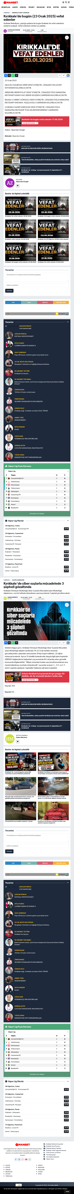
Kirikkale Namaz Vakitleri (53, 1148)
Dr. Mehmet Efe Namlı (23, 379)
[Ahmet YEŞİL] (9, 419)
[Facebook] (15, 1159)
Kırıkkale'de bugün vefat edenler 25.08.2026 (53, 216)
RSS (19, 1185)
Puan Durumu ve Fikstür (53, 1152)
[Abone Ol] (68, 75)
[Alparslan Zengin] (9, 183)
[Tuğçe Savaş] (9, 456)
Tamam (67, 1191)
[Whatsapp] (29, 1159)
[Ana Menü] (69, 2)
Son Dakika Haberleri (52, 1157)
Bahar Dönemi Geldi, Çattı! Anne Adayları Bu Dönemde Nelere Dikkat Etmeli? (39, 383)
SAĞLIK (63, 7)
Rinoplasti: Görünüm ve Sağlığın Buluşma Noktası (32, 364)
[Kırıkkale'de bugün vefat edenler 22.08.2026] (20, 252)
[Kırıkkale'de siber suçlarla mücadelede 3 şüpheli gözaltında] (37, 620)
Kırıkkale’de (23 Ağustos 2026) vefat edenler (53, 239)
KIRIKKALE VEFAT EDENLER (20, 12)
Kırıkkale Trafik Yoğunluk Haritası (56, 1150)
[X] (19, 1159)
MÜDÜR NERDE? (20, 420)
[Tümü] (68, 322)
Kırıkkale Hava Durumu (53, 1146)
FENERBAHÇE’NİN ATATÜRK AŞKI (26, 439)
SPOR (49, 7)
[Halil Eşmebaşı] (9, 354)
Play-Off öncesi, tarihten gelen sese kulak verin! (31, 355)
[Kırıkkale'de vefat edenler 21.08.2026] (53, 252)
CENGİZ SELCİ (19, 408)
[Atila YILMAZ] (9, 344)
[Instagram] (22, 1159)
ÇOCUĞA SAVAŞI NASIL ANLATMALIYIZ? (29, 448)
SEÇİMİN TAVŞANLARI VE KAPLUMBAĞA (29, 401)
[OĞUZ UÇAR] (9, 437)
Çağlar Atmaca (25, 326)
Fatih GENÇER (20, 427)
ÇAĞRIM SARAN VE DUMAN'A (25, 345)
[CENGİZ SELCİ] (9, 409)
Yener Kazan (19, 389)
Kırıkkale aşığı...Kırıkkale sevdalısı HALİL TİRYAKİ (31, 411)
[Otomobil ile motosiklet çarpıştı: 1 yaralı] (20, 811)
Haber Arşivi (50, 1159)
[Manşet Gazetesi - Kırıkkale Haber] (11, 2)
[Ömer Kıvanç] (9, 400)
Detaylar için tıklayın (37, 513)
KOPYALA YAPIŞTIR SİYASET (24, 336)
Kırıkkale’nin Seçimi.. (22, 373)
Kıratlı (17, 429)
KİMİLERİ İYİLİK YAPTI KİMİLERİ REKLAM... (28, 457)
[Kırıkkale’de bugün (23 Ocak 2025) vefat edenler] (37, 53)
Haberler (7, 12)
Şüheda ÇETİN (20, 445)
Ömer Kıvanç (19, 399)
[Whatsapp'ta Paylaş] (13, 75)
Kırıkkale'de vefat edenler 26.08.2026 (18, 216)
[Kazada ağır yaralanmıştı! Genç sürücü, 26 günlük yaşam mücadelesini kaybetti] (20, 786)
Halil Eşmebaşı (20, 352)
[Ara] (66, 2)
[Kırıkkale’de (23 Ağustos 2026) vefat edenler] (53, 229)
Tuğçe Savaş (19, 455)
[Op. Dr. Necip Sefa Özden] (9, 363)
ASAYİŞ (15, 7)
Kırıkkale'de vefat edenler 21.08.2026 (51, 262)
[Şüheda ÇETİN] (9, 447)
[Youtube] (26, 1159)
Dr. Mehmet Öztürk (22, 371)
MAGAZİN (41, 1169)
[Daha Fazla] (16, 75)
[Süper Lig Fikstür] (68, 521)
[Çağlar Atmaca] (11, 326)
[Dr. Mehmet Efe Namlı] (9, 381)
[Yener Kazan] (9, 391)
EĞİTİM (56, 7)
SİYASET (31, 7)
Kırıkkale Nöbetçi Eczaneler (54, 1144)
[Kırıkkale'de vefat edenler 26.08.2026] (20, 206)
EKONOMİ (41, 7)
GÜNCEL (23, 7)
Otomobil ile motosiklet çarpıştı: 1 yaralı (18, 821)
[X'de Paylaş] (9, 75)
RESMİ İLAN (5, 7)
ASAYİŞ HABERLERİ (18, 580)
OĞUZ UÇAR (19, 436)
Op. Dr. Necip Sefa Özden (24, 362)
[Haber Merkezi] (9, 739)
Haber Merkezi (21, 737)
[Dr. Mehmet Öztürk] (9, 372)
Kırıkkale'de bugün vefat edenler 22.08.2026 (20, 262)
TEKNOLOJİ (8, 1176)
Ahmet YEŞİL (19, 417)
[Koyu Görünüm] (63, 2)
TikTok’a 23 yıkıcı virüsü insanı (25, 392)
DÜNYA (40, 1165)
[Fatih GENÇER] (9, 428)
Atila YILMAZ (19, 343)
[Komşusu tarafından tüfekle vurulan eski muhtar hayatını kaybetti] (53, 811)
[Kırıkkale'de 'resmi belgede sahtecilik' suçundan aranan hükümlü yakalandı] (20, 761)
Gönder (9, 290)
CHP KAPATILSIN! (25, 328)
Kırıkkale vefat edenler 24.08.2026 (17, 239)
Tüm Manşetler (51, 1155)
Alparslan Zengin (22, 181)
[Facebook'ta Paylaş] (5, 75)
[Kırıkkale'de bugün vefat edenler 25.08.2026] (53, 206)
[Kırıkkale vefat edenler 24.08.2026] (20, 229)
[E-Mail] (17, 185)
